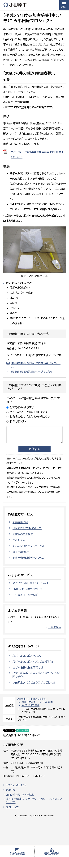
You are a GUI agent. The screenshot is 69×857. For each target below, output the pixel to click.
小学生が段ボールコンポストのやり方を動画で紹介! (36, 675)
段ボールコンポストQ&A (27, 655)
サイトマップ (12, 807)
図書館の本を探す (23, 534)
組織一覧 (11, 790)
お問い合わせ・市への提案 (20, 794)
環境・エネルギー (30, 702)
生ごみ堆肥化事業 (30, 705)
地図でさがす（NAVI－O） (27, 528)
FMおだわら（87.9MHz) (27, 589)
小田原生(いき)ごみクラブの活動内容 (34, 682)
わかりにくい (18, 421)
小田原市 (15, 5)
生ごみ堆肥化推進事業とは (28, 667)
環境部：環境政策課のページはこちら (31, 371)
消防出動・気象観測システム (28, 557)
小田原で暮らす (38, 699)
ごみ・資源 (48, 702)
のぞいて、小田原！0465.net (30, 583)
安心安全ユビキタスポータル (29, 546)
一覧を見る (54, 627)
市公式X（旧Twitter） (26, 595)
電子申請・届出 (21, 552)
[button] (64, 5)
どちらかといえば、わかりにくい (30, 416)
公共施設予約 (20, 522)
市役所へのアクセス (16, 785)
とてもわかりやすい (22, 407)
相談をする (19, 540)
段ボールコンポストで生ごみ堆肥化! (33, 661)
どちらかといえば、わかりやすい (30, 411)
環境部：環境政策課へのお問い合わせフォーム (35, 365)
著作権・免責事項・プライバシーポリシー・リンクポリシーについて (35, 801)
